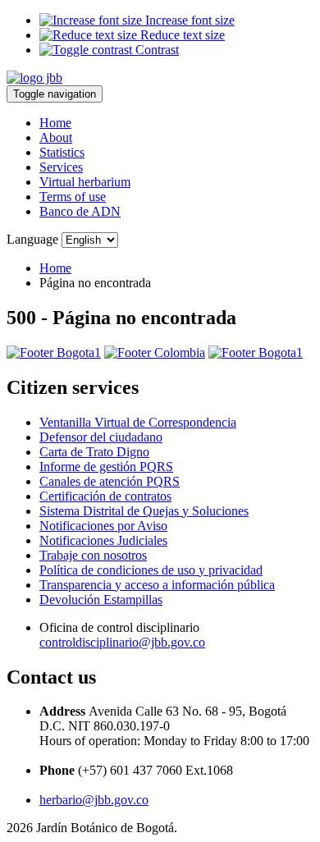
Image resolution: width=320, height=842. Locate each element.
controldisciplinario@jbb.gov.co (122, 642)
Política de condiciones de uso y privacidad (151, 570)
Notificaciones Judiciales (103, 540)
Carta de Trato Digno (94, 452)
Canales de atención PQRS (109, 481)
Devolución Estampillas (100, 599)
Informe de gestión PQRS (106, 467)
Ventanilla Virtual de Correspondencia (137, 422)
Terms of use (72, 197)
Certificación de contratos (105, 496)
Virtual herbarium (84, 182)
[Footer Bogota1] (54, 352)
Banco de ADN (80, 211)
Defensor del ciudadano (100, 437)
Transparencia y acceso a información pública (157, 585)
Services (61, 167)
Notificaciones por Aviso (103, 526)
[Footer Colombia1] (255, 352)
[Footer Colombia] (154, 352)
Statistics (62, 152)
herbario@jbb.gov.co (94, 800)
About (55, 137)
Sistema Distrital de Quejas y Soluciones (144, 511)
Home (55, 123)
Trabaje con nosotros (93, 555)
